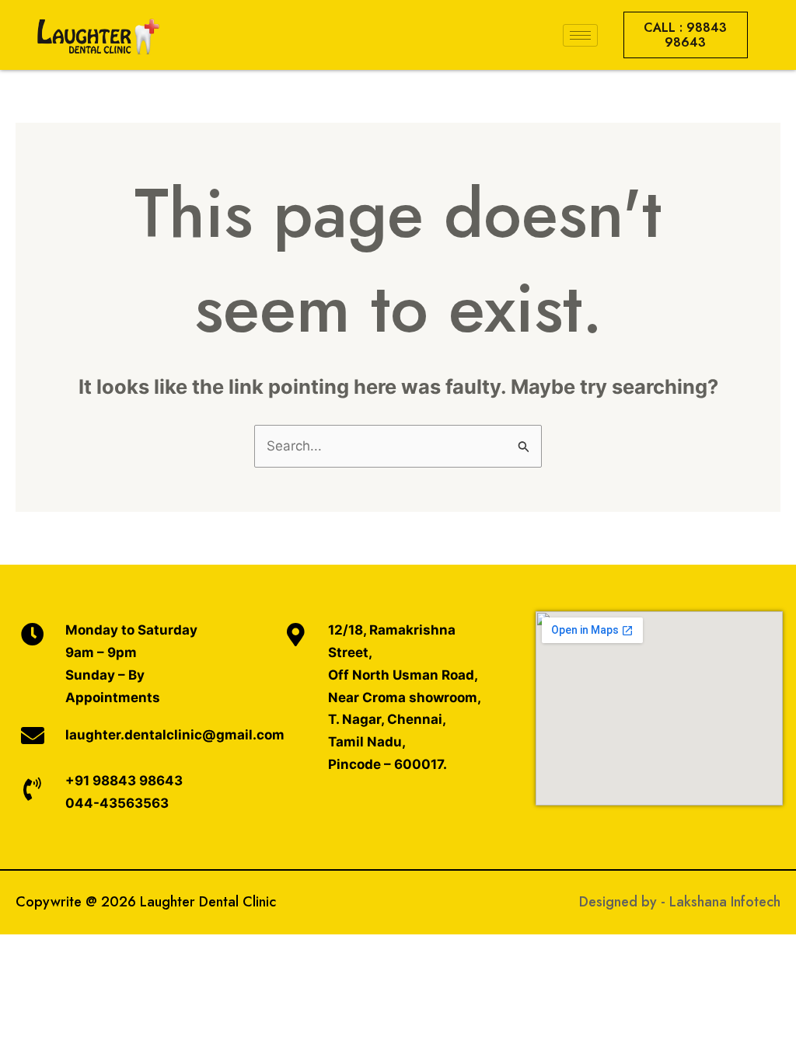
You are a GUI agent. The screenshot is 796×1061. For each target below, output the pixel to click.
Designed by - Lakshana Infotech (679, 902)
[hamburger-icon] (580, 35)
